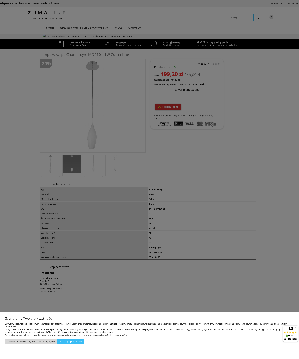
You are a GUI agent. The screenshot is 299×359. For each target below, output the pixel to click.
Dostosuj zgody (47, 341)
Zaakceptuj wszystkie (71, 341)
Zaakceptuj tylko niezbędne (21, 341)
